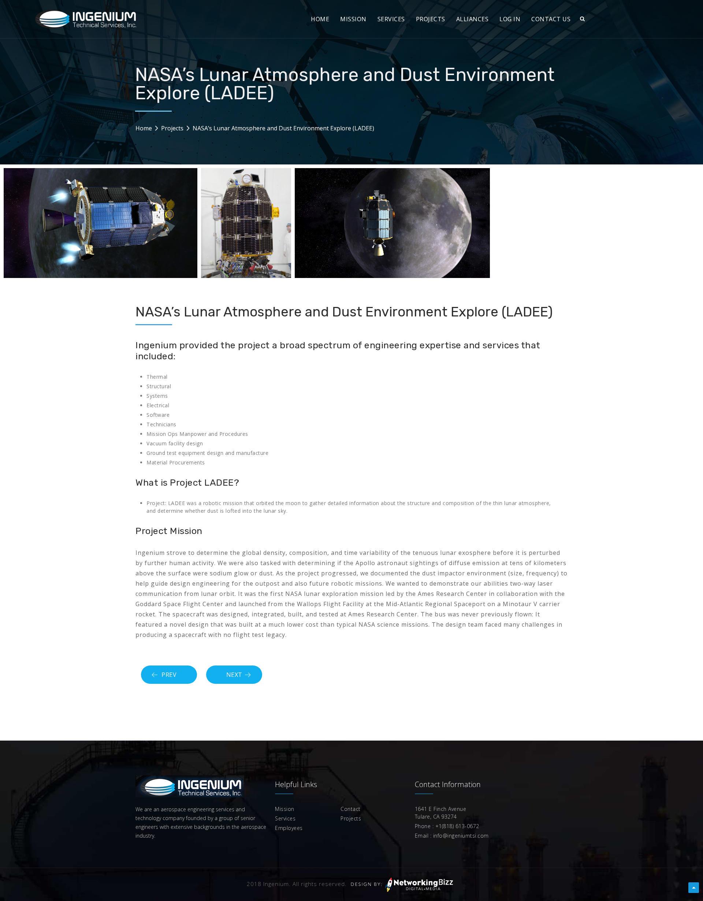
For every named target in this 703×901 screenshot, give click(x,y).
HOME (320, 19)
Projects (172, 128)
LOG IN (509, 19)
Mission (284, 808)
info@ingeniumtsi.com (460, 835)
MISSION (353, 19)
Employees (289, 827)
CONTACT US (550, 19)
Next (234, 675)
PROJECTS (430, 19)
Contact (351, 808)
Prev (168, 675)
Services (285, 818)
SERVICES (391, 19)
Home (143, 128)
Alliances (472, 19)
